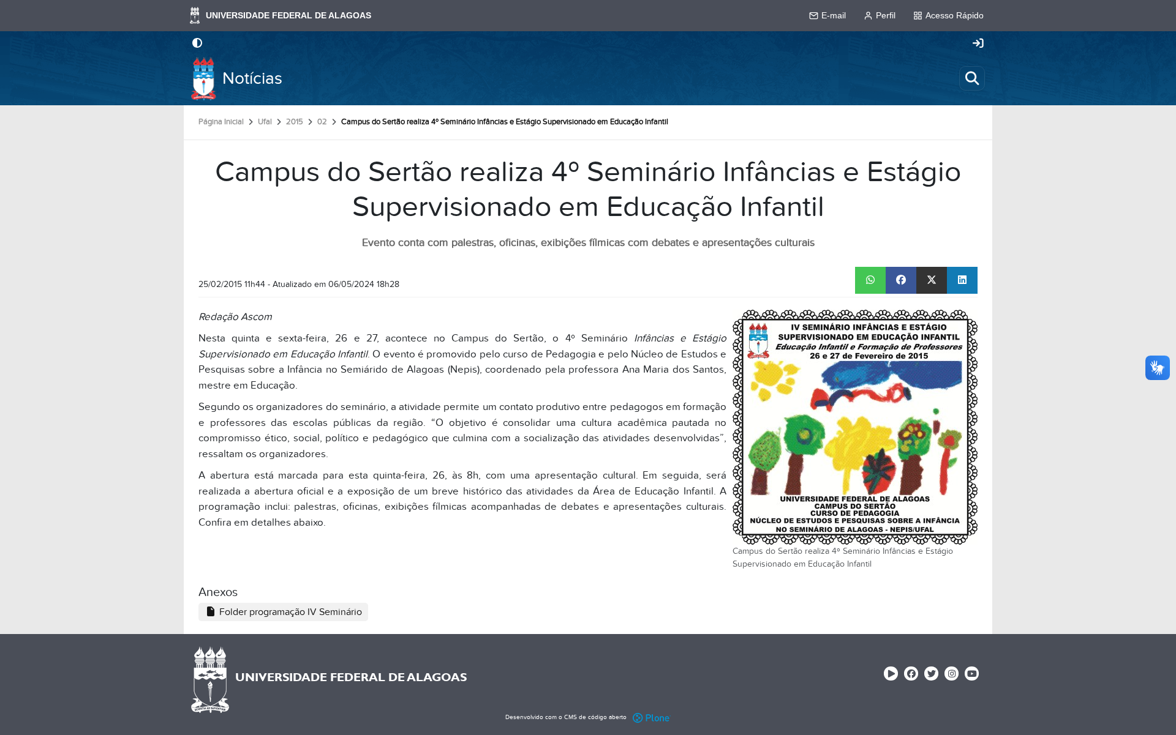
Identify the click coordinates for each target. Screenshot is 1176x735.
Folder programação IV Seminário (289, 612)
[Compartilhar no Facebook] (901, 280)
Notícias (252, 79)
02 (322, 122)
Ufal (265, 122)
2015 (294, 122)
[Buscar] (972, 78)
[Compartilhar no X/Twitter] (931, 280)
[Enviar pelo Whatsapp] (870, 280)
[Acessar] (978, 44)
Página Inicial (221, 122)
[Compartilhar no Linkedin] (962, 280)
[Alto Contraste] (197, 44)
